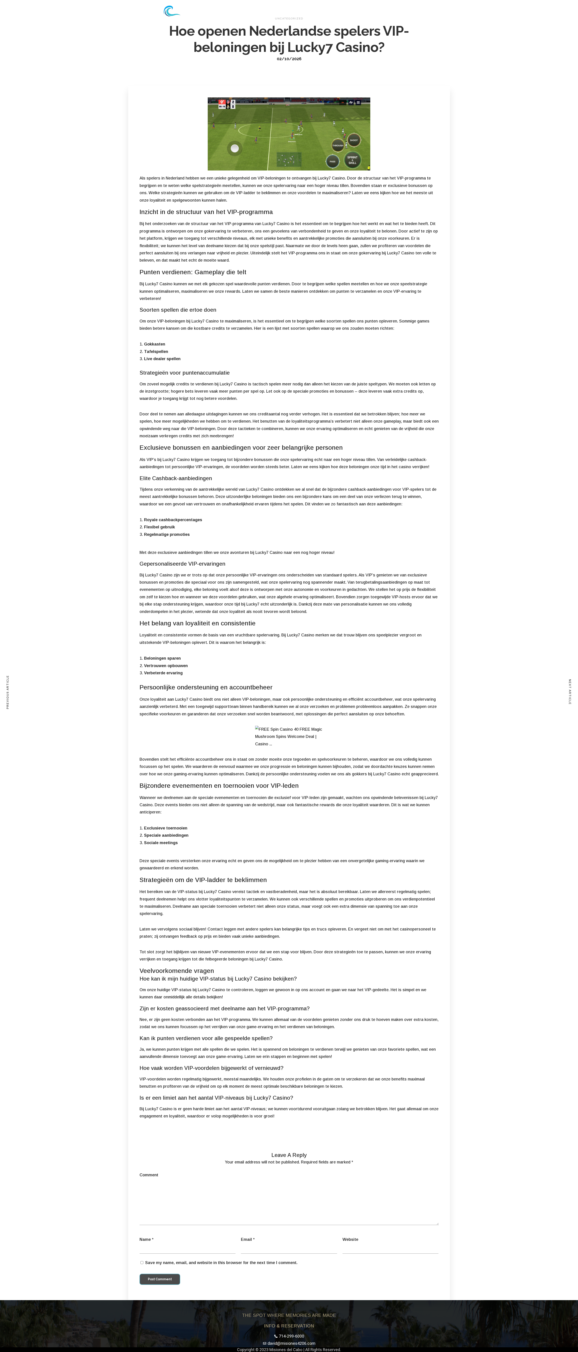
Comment (149, 1175)
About (297, 11)
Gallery (317, 11)
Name (145, 1239)
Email (246, 1239)
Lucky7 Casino (331, 178)
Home (278, 11)
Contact (338, 11)
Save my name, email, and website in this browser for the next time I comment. (221, 1262)
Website (350, 1239)
